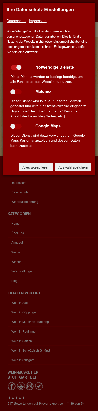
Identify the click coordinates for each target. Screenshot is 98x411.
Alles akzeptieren (36, 167)
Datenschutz (16, 20)
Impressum (38, 20)
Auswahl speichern (73, 167)
